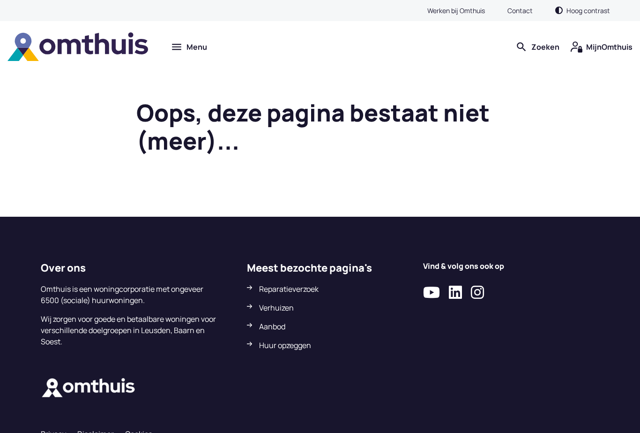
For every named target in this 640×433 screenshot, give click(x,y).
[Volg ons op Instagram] (477, 293)
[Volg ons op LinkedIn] (455, 293)
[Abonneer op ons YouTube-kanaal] (431, 293)
